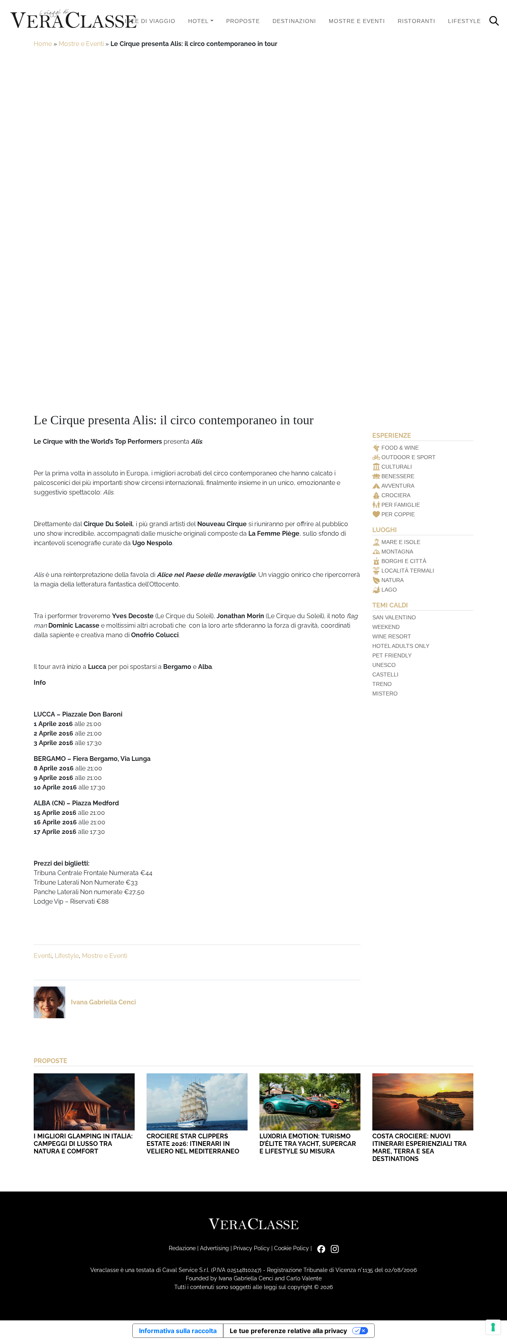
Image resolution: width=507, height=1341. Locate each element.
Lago (389, 589)
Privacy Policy (251, 1248)
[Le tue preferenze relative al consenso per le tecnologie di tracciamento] (493, 1327)
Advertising (214, 1248)
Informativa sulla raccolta (178, 1331)
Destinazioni (294, 21)
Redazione (182, 1248)
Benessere (397, 476)
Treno (382, 684)
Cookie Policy (291, 1248)
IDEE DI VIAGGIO (150, 21)
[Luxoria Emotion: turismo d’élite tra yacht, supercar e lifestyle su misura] (309, 1101)
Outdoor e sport (408, 457)
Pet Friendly (392, 655)
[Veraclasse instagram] (333, 1248)
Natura (392, 580)
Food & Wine (400, 447)
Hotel (198, 21)
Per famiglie (400, 505)
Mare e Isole (400, 542)
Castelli (385, 674)
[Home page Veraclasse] (73, 19)
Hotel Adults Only (400, 646)
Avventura (397, 486)
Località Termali (407, 570)
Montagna (397, 551)
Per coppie (398, 514)
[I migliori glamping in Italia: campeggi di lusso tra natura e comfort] (84, 1101)
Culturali (396, 467)
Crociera (395, 495)
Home (43, 44)
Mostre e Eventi (357, 21)
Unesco (384, 665)
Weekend (386, 627)
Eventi (42, 956)
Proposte (243, 21)
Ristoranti (416, 21)
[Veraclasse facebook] (319, 1248)
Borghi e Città (403, 561)
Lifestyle (464, 21)
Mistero (385, 693)
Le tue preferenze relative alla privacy (288, 1331)
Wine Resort (391, 636)
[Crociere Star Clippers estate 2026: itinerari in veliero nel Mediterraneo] (197, 1101)
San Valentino (394, 617)
